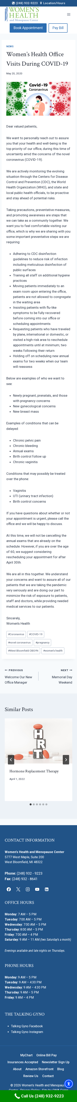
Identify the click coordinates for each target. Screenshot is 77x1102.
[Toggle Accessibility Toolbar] (68, 1083)
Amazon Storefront (39, 1069)
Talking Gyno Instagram (27, 1032)
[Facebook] (9, 889)
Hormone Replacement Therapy (34, 771)
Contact (48, 1076)
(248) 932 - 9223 (29, 873)
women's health (53, 650)
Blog (60, 1069)
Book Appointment (28, 28)
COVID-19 (35, 634)
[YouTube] (37, 889)
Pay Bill (58, 28)
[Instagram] (28, 889)
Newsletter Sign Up (55, 1062)
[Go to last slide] (11, 759)
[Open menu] (68, 14)
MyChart (26, 1055)
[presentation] (38, 740)
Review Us (30, 1076)
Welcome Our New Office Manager (18, 676)
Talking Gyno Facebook (27, 1026)
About (17, 1069)
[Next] (66, 759)
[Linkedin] (46, 889)
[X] (18, 889)
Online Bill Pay (46, 1055)
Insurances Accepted (23, 1062)
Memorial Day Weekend (62, 676)
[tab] (31, 804)
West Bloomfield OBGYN (23, 650)
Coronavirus (16, 634)
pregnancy (42, 642)
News (9, 46)
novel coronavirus (19, 642)
